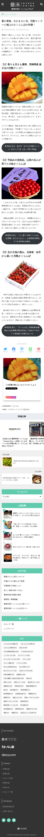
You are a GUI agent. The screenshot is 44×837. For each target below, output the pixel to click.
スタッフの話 (8, 778)
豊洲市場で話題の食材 (12, 595)
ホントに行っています (12, 659)
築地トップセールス (32, 697)
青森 (6, 713)
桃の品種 (14, 690)
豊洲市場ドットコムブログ (22, 9)
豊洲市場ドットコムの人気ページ (16, 604)
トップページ (9, 629)
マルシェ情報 (9, 663)
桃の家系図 (25, 690)
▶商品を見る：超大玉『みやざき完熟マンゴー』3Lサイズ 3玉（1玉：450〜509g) (22, 147)
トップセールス (9, 655)
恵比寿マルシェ (34, 682)
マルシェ (26, 659)
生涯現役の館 (20, 693)
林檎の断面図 (31, 686)
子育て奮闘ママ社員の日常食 (14, 678)
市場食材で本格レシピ (12, 586)
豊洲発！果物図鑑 (11, 599)
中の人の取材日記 (10, 667)
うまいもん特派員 (10, 647)
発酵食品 (32, 693)
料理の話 (19, 686)
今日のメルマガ (15, 409)
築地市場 (24, 701)
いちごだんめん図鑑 (11, 644)
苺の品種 (24, 705)
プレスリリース (24, 655)
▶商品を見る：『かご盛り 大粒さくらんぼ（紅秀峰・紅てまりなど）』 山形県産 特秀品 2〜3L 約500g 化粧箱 (22, 238)
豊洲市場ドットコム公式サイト (16, 608)
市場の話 (6, 769)
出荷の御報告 (9, 674)
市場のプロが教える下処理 (14, 581)
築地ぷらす (17, 697)
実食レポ (7, 682)
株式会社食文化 (8, 806)
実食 (29, 678)
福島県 (7, 697)
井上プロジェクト (10, 670)
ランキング (21, 663)
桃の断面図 (8, 693)
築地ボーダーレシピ (11, 701)
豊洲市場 (19, 709)
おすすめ (15, 406)
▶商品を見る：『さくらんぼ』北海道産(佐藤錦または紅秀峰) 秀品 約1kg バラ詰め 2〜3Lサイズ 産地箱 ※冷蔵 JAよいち (22, 330)
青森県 (15, 713)
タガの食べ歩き (27, 651)
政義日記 (8, 686)
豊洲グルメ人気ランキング (14, 577)
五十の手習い (24, 667)
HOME (23, 828)
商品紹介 (26, 409)
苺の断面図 (8, 709)
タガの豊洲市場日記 (11, 651)
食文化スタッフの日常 (28, 713)
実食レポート (19, 682)
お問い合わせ (8, 811)
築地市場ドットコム (11, 705)
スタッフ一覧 (9, 624)
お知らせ (23, 647)
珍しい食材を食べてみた (13, 590)
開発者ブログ (32, 709)
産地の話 (6, 773)
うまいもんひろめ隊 (28, 644)
